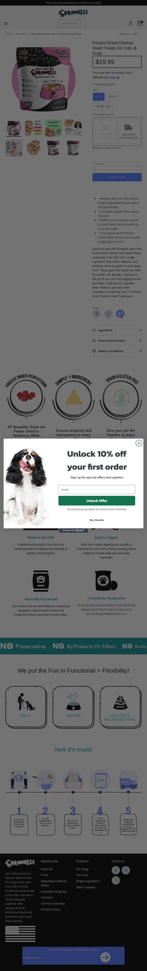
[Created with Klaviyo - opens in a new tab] (73, 530)
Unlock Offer (96, 500)
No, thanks (97, 520)
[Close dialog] (139, 443)
